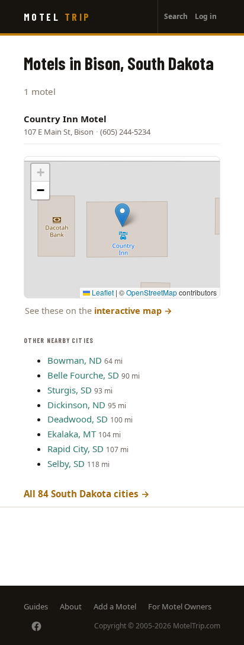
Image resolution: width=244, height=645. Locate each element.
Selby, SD (66, 463)
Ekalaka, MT (71, 434)
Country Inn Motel (65, 119)
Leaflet (102, 292)
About (71, 606)
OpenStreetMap (151, 292)
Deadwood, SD (77, 419)
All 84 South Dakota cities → (87, 494)
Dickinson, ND (76, 405)
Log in (206, 16)
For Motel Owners (179, 606)
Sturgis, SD (69, 390)
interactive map (133, 310)
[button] (122, 215)
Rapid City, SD (75, 449)
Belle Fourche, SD (83, 375)
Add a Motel (115, 606)
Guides (36, 606)
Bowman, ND (74, 360)
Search (176, 16)
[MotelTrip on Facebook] (36, 626)
